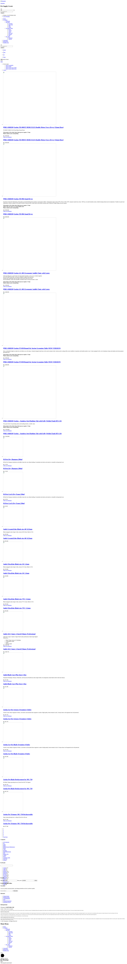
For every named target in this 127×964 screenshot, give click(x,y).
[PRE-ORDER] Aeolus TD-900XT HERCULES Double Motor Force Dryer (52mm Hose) (33, 127)
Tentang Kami (6, 896)
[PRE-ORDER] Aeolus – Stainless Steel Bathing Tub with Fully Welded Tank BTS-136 (32, 421)
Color (9, 31)
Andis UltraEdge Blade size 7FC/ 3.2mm (17, 599)
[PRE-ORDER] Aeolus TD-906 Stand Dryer (18, 199)
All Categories (6, 842)
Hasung (4, 871)
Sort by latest (8, 66)
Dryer (9, 29)
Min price (3, 880)
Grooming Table (6, 857)
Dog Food (10, 24)
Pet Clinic (8, 944)
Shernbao (5, 882)
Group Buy (5, 40)
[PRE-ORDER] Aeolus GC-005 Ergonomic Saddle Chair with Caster (26, 273)
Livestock (8, 21)
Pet (3, 843)
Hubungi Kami (6, 897)
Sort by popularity (9, 65)
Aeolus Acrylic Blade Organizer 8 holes (16, 744)
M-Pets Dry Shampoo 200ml (12, 459)
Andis (4, 869)
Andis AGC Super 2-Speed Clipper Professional (19, 634)
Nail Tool (10, 33)
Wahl (4, 884)
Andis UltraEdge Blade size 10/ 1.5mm (16, 564)
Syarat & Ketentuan (7, 901)
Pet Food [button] (8, 22)
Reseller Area (6, 42)
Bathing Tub (5, 854)
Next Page (5, 837)
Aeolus (4, 867)
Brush (4, 848)
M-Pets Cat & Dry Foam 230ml (14, 494)
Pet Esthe (5, 877)
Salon (4, 844)
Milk (9, 25)
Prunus (4, 879)
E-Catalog (5, 927)
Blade (4, 845)
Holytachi (5, 872)
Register (8, 16)
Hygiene (5, 850)
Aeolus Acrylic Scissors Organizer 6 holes (17, 710)
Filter (36, 880)
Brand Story (5, 41)
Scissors (10, 34)
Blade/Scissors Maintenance (9, 847)
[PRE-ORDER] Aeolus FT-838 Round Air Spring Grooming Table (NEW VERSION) (32, 348)
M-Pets (4, 873)
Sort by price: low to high (11, 67)
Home (4, 18)
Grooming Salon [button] (9, 28)
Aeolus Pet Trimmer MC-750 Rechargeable (18, 814)
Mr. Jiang (5, 875)
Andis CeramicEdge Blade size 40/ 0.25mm (17, 529)
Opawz (4, 876)
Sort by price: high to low (11, 68)
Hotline (4, 15)
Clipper (10, 30)
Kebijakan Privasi (7, 902)
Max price (19, 880)
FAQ (4, 899)
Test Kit (10, 39)
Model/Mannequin (7, 851)
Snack (9, 27)
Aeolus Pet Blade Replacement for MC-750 (17, 779)
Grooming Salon (9, 936)
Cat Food (10, 23)
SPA (9, 35)
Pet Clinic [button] (8, 36)
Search (2, 12)
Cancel (4, 70)
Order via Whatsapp (7, 137)
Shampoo (10, 37)
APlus (4, 870)
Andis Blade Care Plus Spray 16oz (14, 675)
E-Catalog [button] (5, 20)
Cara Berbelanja (6, 898)
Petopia (4, 878)
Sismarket (3, 3)
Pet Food (8, 930)
